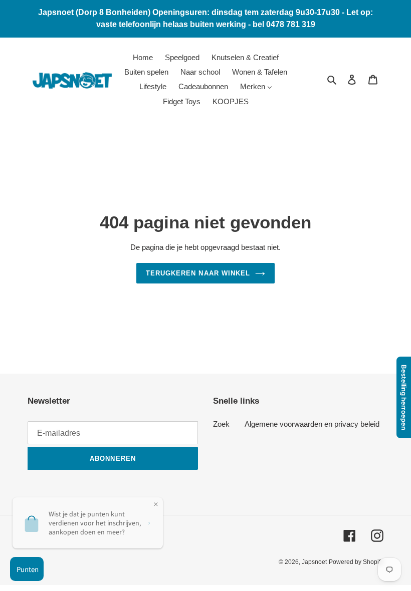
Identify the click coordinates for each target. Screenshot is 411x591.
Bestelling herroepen (404, 397)
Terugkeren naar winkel (198, 273)
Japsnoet (314, 561)
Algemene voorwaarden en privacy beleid (312, 424)
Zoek (221, 424)
